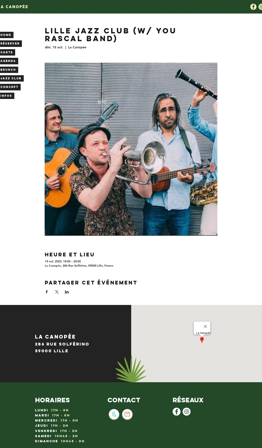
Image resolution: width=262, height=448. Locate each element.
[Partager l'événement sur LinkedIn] (67, 291)
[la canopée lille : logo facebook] (253, 7)
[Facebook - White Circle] (177, 412)
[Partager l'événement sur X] (57, 291)
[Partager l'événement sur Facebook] (47, 291)
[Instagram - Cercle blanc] (187, 412)
